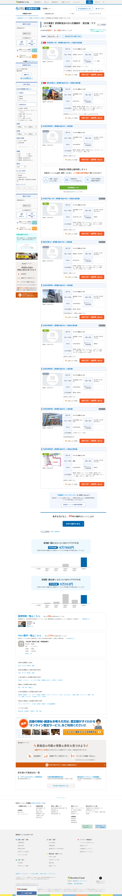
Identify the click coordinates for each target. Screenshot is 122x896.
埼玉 (40, 711)
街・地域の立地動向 (76, 810)
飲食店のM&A (21, 848)
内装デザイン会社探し (23, 851)
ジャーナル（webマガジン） (87, 842)
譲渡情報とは (54, 810)
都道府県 (27, 644)
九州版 (43, 803)
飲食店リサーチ (84, 845)
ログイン (97, 2)
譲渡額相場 (74, 822)
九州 (36, 61)
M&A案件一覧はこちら (30, 635)
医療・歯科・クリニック (79, 694)
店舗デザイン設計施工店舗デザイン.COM (57, 889)
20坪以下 (60, 680)
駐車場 (20, 175)
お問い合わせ (43, 873)
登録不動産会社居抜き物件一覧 (59, 808)
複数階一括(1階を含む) (24, 158)
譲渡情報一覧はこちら (29, 616)
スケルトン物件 (22, 140)
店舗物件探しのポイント (92, 810)
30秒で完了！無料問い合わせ (91, 75)
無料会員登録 (89, 2)
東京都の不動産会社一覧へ (61, 785)
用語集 (87, 813)
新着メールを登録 (31, 44)
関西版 (33, 803)
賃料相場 (73, 818)
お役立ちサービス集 (54, 859)
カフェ (20, 704)
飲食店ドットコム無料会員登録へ (73, 504)
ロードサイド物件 (36, 680)
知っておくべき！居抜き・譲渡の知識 (95, 812)
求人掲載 (20, 862)
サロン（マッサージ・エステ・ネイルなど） (59, 694)
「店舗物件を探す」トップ (24, 806)
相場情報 (73, 816)
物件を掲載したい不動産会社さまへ (87, 826)
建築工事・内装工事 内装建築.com (71, 891)
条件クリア (26, 33)
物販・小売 (91, 694)
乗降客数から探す (40, 813)
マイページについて (23, 814)
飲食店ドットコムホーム (22, 873)
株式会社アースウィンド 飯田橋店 (88, 777)
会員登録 (20, 810)
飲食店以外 (22, 104)
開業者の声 (74, 812)
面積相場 (73, 820)
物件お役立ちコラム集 (91, 806)
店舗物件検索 (39, 806)
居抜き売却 (21, 845)
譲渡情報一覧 (54, 812)
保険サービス (52, 865)
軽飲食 (21, 98)
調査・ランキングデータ (77, 808)
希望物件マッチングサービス (66, 495)
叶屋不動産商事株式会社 (55, 777)
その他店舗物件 (51, 704)
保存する (21, 44)
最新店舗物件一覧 (40, 808)
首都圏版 (28, 803)
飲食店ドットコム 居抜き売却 (100, 826)
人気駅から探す (40, 815)
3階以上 (30, 156)
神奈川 (32, 711)
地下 (19, 154)
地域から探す (39, 812)
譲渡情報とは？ (86, 619)
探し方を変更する (26, 78)
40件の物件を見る (73, 524)
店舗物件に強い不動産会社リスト (94, 808)
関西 (29, 61)
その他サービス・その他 (38, 696)
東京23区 (36, 18)
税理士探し (52, 862)
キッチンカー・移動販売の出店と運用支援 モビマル (52, 891)
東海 (33, 61)
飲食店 (21, 93)
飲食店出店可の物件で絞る (73, 36)
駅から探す (39, 810)
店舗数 (27, 648)
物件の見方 (39, 817)
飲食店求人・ (74, 889)
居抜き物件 (21, 142)
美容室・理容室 (41, 694)
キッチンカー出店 (22, 854)
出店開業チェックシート (86, 848)
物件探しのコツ (75, 813)
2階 (19, 156)
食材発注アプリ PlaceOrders (56, 848)
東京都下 (26, 711)
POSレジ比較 (52, 856)
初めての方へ (21, 812)
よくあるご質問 (34, 873)
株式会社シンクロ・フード (80, 881)
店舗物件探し (21, 842)
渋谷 (19, 665)
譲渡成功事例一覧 (55, 813)
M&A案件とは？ (71, 638)
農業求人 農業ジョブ (99, 891)
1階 (29, 154)
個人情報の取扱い (78, 883)
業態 (26, 646)
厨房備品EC (52, 845)
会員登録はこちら (73, 187)
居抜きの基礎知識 (55, 531)
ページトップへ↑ (61, 798)
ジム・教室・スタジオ (24, 696)
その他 (34, 704)
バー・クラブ (22, 100)
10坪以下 (54, 680)
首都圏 (30, 18)
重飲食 (21, 96)
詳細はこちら (30, 626)
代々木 (24, 665)
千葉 (37, 711)
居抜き (20, 680)
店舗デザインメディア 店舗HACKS (86, 891)
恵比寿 (29, 665)
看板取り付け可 (22, 177)
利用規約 (70, 883)
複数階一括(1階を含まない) (25, 160)
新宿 (33, 665)
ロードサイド (21, 173)
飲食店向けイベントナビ (86, 851)
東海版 (38, 803)
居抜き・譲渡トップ (56, 806)
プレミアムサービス (25, 248)
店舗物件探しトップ (22, 18)
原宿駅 (42, 18)
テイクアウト (27, 704)
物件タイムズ (74, 806)
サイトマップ (52, 873)
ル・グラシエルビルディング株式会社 (30, 777)
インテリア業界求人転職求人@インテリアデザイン (94, 889)
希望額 (27, 651)
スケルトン (26, 680)
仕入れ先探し (52, 842)
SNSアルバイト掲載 (23, 865)
